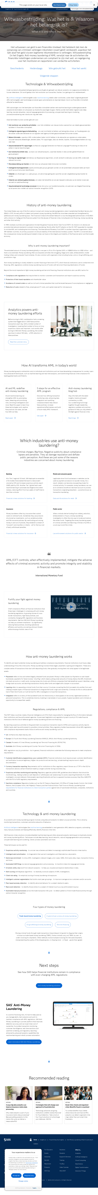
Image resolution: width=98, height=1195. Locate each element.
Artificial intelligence (11, 827)
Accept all (16, 1175)
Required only (29, 1175)
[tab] (30, 917)
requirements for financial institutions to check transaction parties (28, 788)
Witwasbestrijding (61, 9)
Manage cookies (23, 1181)
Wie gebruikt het (57, 68)
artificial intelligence (16, 98)
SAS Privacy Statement (32, 1162)
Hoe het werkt (79, 68)
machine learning (43, 98)
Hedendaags (36, 68)
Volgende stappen (49, 75)
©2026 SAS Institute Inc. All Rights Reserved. (60, 1180)
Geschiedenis (17, 68)
